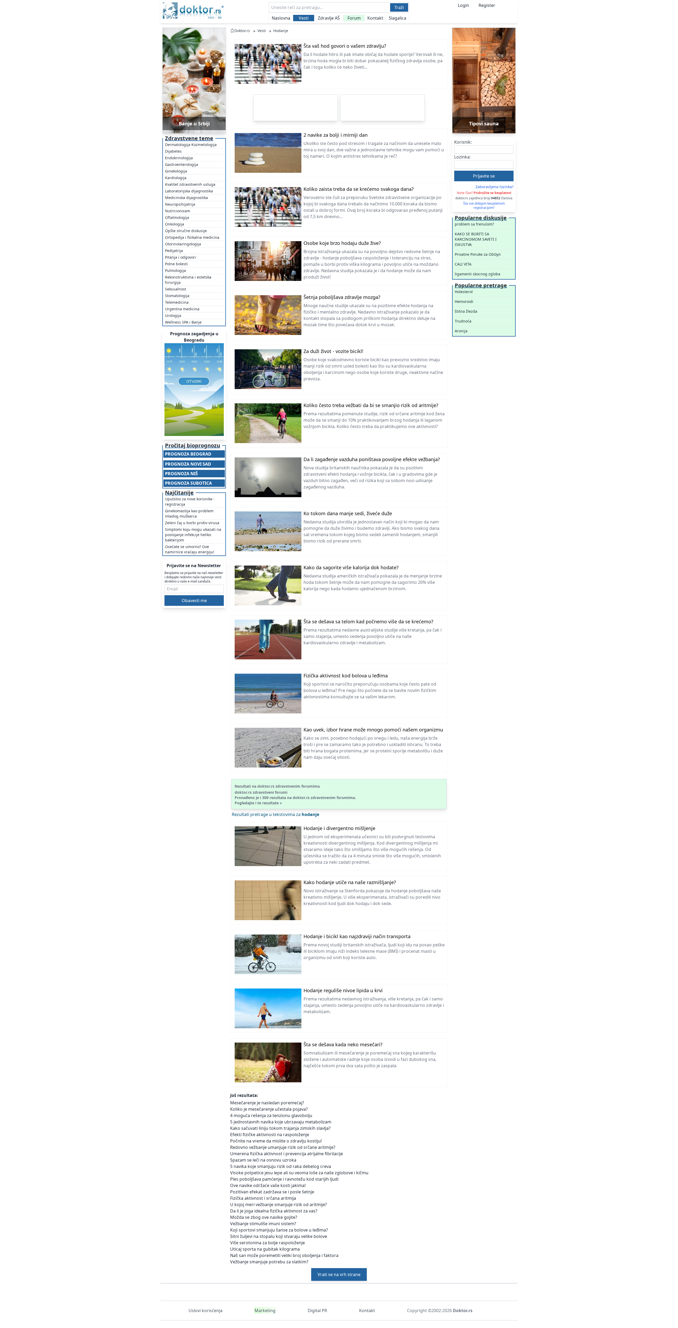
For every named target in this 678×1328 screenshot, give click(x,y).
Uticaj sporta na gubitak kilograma (265, 1249)
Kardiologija (175, 177)
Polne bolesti (176, 263)
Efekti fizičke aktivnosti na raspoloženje (269, 1134)
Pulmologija (175, 270)
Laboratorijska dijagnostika (189, 190)
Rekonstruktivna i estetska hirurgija (188, 280)
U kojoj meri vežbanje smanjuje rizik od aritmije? (278, 1204)
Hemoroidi (464, 301)
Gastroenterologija (181, 164)
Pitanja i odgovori (180, 257)
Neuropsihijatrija (180, 204)
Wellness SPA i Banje (183, 322)
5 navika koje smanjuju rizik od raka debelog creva (280, 1166)
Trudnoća (463, 321)
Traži (399, 7)
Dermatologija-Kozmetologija (191, 144)
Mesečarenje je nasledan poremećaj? (267, 1103)
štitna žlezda (466, 311)
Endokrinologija (179, 157)
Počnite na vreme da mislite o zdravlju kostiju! (276, 1141)
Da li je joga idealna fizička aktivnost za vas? (273, 1211)
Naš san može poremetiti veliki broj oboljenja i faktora (284, 1255)
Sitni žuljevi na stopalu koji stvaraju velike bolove (278, 1236)
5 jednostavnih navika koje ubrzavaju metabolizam (280, 1122)
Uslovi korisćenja (205, 1310)
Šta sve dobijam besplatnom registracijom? (484, 205)
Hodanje (280, 30)
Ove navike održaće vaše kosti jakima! (268, 1185)
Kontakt (375, 18)
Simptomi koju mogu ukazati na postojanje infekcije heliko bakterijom (193, 534)
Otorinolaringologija (183, 243)
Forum (354, 18)
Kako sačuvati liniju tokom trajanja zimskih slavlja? (280, 1128)
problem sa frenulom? (474, 224)
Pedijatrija (174, 250)
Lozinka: (462, 157)
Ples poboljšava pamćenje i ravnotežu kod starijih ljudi (284, 1179)
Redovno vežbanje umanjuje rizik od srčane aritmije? (282, 1147)
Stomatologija (177, 295)
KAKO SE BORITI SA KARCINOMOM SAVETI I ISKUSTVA (476, 239)
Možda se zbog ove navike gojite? (263, 1217)
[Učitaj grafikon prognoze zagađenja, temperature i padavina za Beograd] (194, 389)
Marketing (265, 1310)
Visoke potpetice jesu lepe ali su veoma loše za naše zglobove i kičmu (299, 1173)
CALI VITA (463, 264)
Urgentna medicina (182, 308)
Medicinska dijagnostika (186, 197)
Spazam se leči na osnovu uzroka (263, 1160)
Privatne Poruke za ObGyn (478, 254)
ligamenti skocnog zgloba (477, 273)
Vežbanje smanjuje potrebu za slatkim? (269, 1262)
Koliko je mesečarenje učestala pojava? (269, 1109)
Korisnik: (463, 142)
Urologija (173, 315)
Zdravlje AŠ (329, 18)
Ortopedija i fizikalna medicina (192, 237)
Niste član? (484, 193)
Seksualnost (175, 289)
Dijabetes (173, 151)
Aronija (461, 330)
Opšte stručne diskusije (186, 230)
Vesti (304, 18)
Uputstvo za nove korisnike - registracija (190, 501)
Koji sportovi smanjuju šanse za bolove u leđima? (279, 1230)
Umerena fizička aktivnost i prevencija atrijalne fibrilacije (286, 1154)
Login (463, 5)
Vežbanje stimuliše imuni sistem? (263, 1223)
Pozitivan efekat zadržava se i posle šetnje (272, 1192)
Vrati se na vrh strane (339, 1274)
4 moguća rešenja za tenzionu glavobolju (271, 1115)
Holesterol (464, 291)
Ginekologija (176, 171)
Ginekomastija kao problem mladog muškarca (189, 513)
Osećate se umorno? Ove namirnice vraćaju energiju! (189, 549)
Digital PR (317, 1310)
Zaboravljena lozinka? (494, 186)
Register (487, 5)
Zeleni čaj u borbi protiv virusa (192, 522)
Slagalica (397, 18)
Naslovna (281, 18)
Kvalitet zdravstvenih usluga (190, 184)
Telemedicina (177, 302)
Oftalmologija (177, 217)
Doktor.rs (242, 30)
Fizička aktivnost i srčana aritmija (263, 1198)
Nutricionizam (177, 210)
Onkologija (174, 224)
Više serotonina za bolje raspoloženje (267, 1243)
